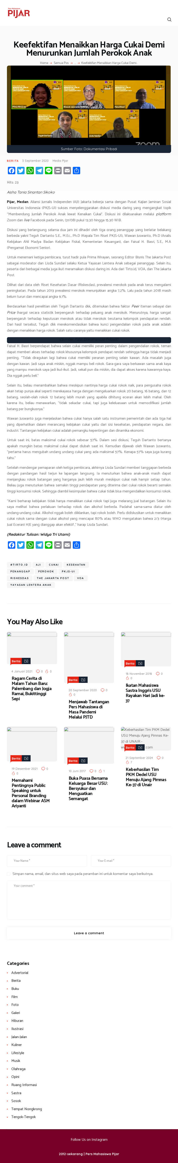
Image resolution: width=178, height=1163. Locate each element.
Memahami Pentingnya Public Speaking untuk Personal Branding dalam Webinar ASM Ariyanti (31, 793)
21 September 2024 (139, 758)
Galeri (15, 1013)
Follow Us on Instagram (89, 1140)
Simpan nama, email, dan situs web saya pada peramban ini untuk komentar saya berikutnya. (83, 874)
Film (14, 997)
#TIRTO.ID (19, 564)
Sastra (16, 1093)
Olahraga (18, 1069)
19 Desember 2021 (25, 768)
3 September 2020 (35, 160)
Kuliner (16, 1045)
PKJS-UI (68, 571)
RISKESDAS (19, 578)
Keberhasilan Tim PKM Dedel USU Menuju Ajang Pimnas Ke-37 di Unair (146, 777)
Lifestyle (17, 1053)
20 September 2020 (83, 690)
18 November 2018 (139, 673)
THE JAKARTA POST (53, 578)
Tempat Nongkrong (26, 1109)
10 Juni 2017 (77, 771)
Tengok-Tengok (23, 1117)
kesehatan (76, 564)
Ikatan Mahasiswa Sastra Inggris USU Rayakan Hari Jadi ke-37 (145, 693)
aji (38, 564)
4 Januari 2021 (22, 671)
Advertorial (19, 973)
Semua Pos (61, 63)
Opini (15, 1077)
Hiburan (17, 1021)
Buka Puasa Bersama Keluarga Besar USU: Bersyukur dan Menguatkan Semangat (88, 789)
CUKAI (54, 564)
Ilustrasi (17, 1029)
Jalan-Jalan (19, 1037)
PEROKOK (46, 571)
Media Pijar (60, 160)
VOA (80, 578)
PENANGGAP (20, 571)
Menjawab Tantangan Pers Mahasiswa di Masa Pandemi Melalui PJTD (89, 710)
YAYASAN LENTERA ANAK (30, 584)
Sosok (16, 1101)
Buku (15, 989)
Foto (15, 1005)
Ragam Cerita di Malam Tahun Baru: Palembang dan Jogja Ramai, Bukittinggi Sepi (31, 689)
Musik (15, 1061)
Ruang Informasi (24, 1085)
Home (44, 63)
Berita (13, 160)
